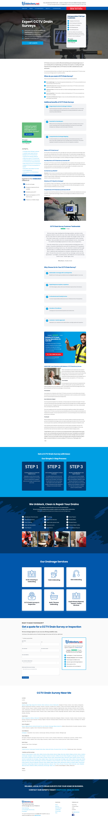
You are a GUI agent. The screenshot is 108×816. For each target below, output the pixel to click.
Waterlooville (56, 704)
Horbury (78, 757)
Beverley (55, 754)
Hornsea (82, 757)
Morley (32, 760)
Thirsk (55, 763)
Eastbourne (47, 704)
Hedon (62, 757)
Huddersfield (28, 759)
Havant (51, 704)
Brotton (75, 754)
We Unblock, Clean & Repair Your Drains (31, 168)
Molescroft (24, 760)
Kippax (47, 759)
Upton (78, 763)
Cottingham (30, 755)
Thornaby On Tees (57, 749)
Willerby (36, 765)
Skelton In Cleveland (71, 762)
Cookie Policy (58, 809)
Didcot (43, 704)
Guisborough (32, 749)
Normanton (43, 760)
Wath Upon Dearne (25, 765)
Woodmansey (41, 765)
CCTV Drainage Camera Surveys (28, 809)
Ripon (44, 749)
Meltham (74, 759)
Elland (65, 755)
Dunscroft (61, 755)
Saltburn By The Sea (49, 749)
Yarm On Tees (64, 749)
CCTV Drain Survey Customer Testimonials (31, 161)
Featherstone (82, 755)
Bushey (23, 726)
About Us (57, 806)
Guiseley (38, 757)
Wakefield (82, 763)
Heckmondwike (58, 757)
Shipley (55, 762)
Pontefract (82, 760)
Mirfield (83, 759)
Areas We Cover (58, 807)
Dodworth (49, 755)
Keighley (43, 759)
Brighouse (72, 754)
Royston (47, 726)
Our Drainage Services (27, 170)
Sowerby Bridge (31, 763)
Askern (38, 754)
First (22, 641)
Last (41, 641)
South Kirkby (24, 763)
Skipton (76, 762)
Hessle (71, 757)
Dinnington (44, 755)
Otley (65, 760)
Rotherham (41, 762)
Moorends (29, 760)
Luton (43, 726)
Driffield (57, 755)
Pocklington (77, 760)
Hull (33, 759)
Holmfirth (75, 757)
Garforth (26, 757)
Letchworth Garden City (37, 726)
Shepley (52, 762)
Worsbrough (46, 765)
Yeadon (51, 765)
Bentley (51, 754)
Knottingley (63, 759)
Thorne (58, 763)
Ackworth (24, 754)
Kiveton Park (51, 759)
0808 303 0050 (79, 647)
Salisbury (32, 718)
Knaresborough (57, 759)
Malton (70, 759)
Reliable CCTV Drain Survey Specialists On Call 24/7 (31, 166)
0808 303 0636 (38, 815)
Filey (23, 757)
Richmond (32, 762)
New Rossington (38, 760)
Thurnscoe (66, 763)
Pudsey (23, 762)
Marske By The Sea (39, 749)
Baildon (41, 754)
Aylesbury (24, 704)
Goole (34, 757)
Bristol (23, 718)
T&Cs (56, 812)
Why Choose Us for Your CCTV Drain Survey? (32, 163)
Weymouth (37, 718)
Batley (48, 754)
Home (56, 804)
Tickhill (70, 763)
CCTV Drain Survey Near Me (28, 175)
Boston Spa (63, 754)
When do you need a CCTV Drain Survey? (31, 158)
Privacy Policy (58, 811)
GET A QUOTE (25, 677)
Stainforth (36, 763)
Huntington (36, 759)
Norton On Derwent (56, 760)
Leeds (67, 759)
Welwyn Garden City (58, 726)
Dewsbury (39, 755)
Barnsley (45, 754)
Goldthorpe (30, 757)
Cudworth (35, 755)
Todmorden (74, 763)
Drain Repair (24, 811)
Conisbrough (24, 755)
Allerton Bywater (29, 754)
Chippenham (27, 718)
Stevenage (51, 726)
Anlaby (34, 754)
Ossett (62, 760)
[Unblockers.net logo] (30, 2)
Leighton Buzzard (28, 726)
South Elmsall (81, 762)
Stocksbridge (41, 763)
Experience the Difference (30, 156)
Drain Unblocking (25, 808)
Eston (78, 755)
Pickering (73, 760)
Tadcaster (51, 763)
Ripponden (36, 762)
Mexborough (78, 759)
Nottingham (24, 732)
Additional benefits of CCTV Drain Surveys (31, 159)
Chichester (39, 704)
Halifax (41, 757)
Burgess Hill (34, 704)
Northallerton (49, 760)
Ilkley (40, 759)
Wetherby (32, 765)
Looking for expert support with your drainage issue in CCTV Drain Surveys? (30, 154)
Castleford (83, 754)
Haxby (53, 757)
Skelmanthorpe (64, 762)
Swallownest (46, 763)
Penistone (69, 760)
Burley (79, 754)
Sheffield (48, 762)
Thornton (62, 763)
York (54, 765)
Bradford (67, 754)
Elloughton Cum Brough (71, 755)
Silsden (58, 762)
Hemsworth (67, 757)
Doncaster (53, 755)
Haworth (49, 757)
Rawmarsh (27, 762)
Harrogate (45, 757)
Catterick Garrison (25, 749)
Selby (45, 762)
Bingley (59, 754)
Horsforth (24, 759)
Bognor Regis (28, 704)
